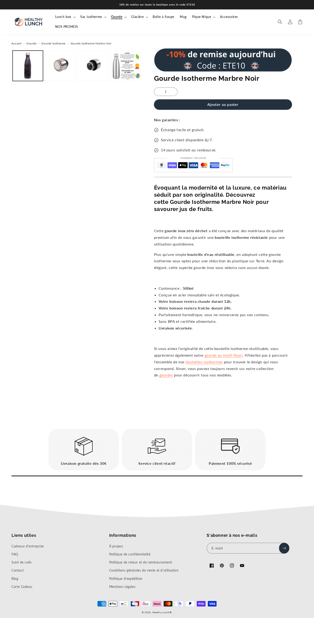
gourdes (166, 375)
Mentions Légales (122, 587)
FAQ (14, 554)
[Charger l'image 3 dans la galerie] (93, 66)
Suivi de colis (21, 562)
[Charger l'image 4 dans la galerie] (126, 66)
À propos (116, 546)
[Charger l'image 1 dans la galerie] (28, 66)
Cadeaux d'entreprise (27, 546)
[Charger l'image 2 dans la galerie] (60, 66)
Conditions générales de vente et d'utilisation (144, 570)
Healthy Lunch (161, 612)
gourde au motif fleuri (224, 355)
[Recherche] (280, 22)
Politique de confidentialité (130, 554)
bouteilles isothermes (204, 362)
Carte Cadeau (21, 587)
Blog (14, 578)
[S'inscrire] (284, 548)
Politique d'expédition (126, 578)
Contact (17, 570)
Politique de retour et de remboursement (140, 562)
